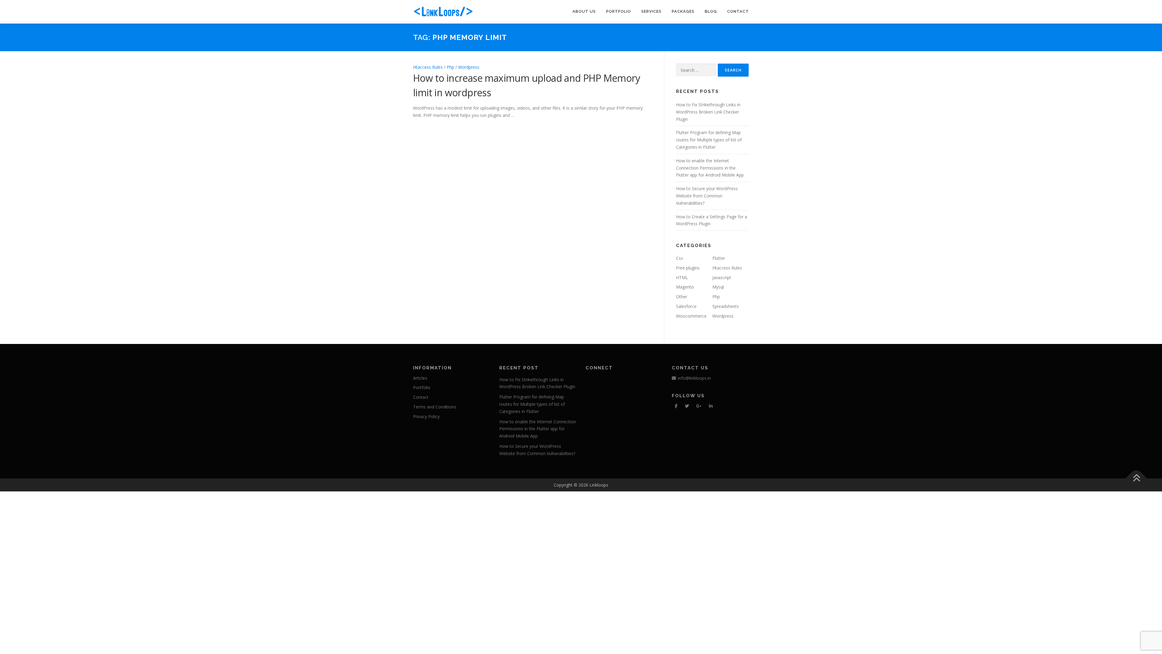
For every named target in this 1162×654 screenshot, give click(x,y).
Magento (685, 287)
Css (679, 258)
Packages (683, 11)
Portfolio (618, 11)
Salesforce (686, 306)
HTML (682, 277)
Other (681, 296)
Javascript (721, 277)
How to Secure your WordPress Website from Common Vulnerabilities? (707, 196)
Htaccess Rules (428, 67)
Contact (738, 11)
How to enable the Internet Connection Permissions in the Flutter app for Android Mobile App (710, 168)
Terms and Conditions (434, 407)
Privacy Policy (426, 416)
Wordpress (468, 67)
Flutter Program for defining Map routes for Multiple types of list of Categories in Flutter (709, 140)
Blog (711, 11)
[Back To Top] (1136, 478)
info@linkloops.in (694, 378)
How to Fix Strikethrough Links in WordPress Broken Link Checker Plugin (708, 112)
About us (584, 11)
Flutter (718, 258)
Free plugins (688, 268)
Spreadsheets (725, 306)
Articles (420, 378)
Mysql (718, 287)
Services (651, 11)
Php (450, 67)
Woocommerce (691, 316)
